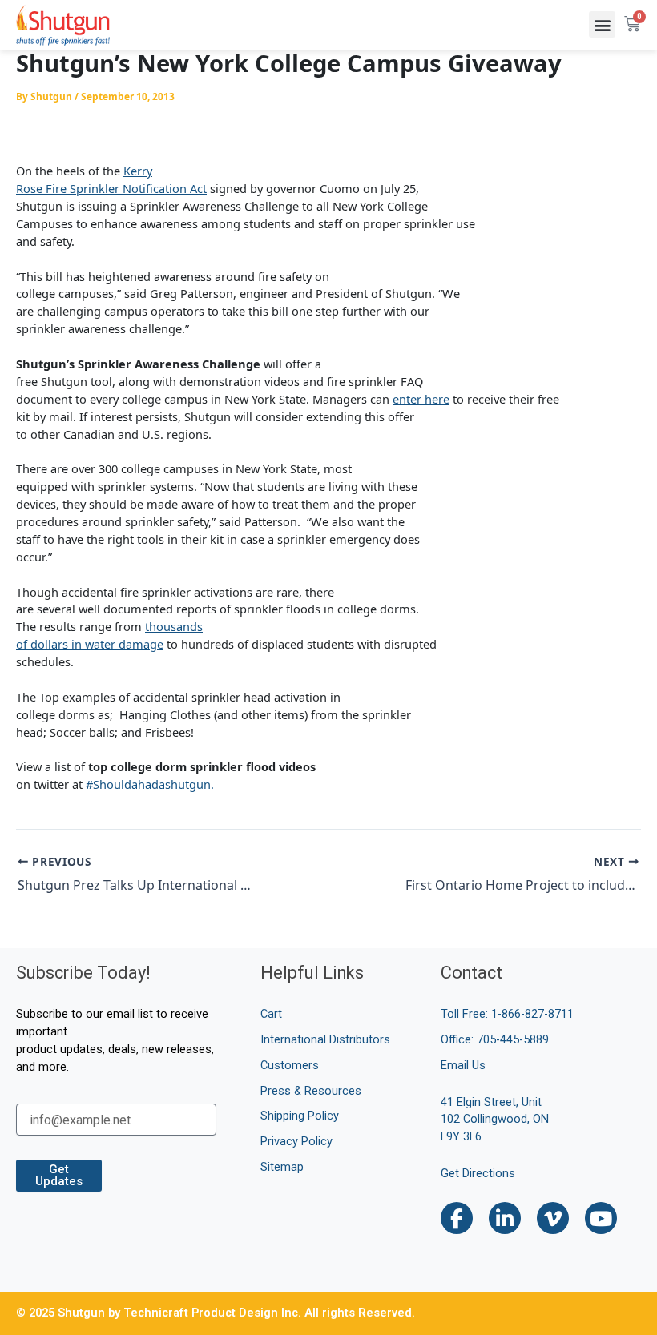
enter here (421, 399)
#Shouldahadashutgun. (150, 784)
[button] (602, 24)
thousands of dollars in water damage (109, 635)
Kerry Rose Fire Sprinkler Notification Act (111, 179)
